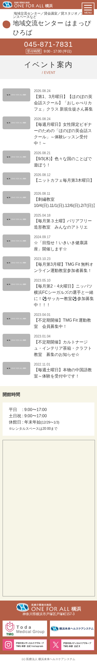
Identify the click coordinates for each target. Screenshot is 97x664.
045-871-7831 (48, 44)
